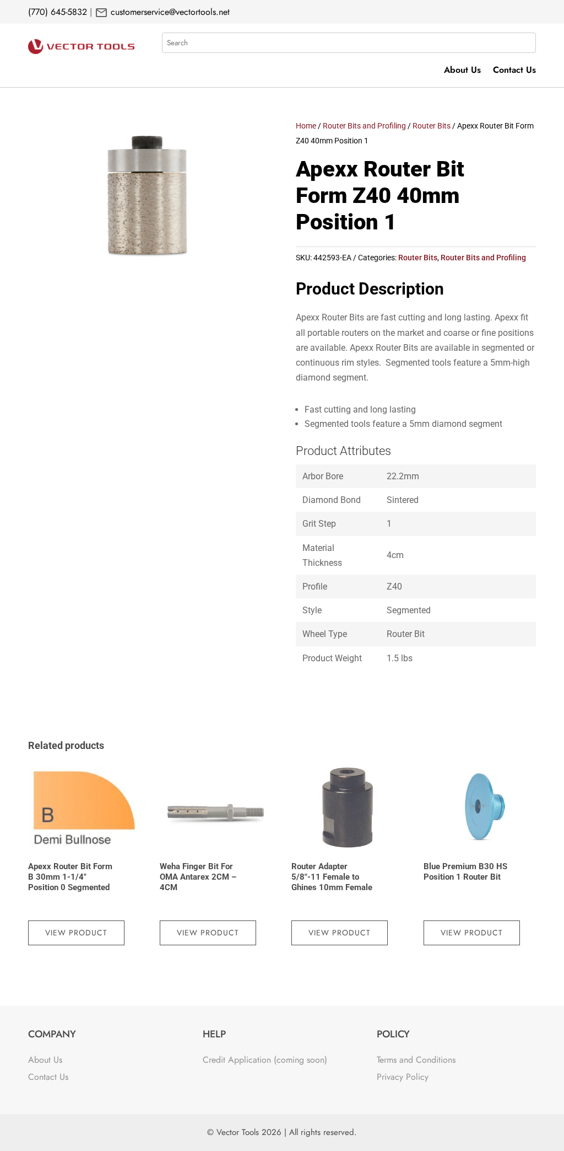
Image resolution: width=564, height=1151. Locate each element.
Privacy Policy (403, 1076)
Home (306, 125)
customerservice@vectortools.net (169, 12)
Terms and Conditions (416, 1059)
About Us (462, 71)
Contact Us (514, 71)
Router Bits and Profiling (364, 125)
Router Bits (432, 125)
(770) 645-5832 (57, 12)
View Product (76, 932)
